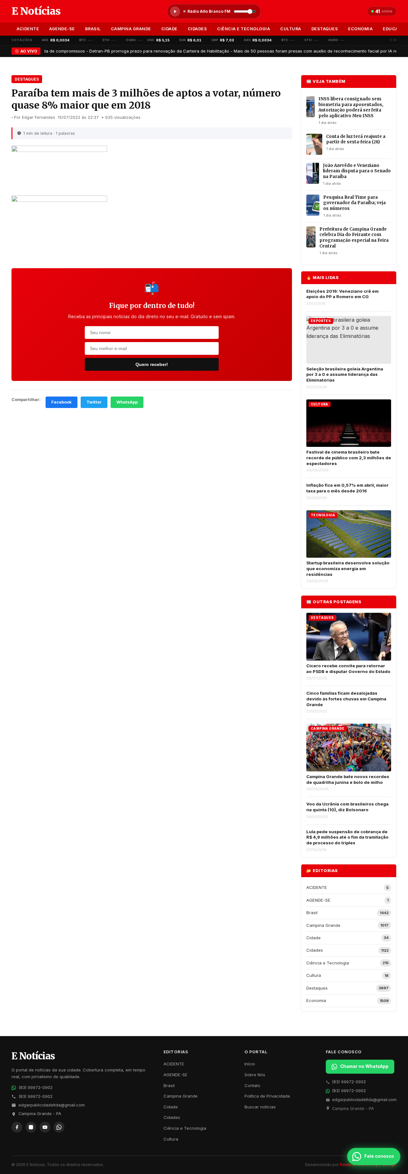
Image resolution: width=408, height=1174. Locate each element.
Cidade (169, 28)
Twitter (94, 402)
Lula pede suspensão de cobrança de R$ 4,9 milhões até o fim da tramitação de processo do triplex (347, 837)
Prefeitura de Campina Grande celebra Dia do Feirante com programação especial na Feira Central (354, 237)
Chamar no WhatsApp (364, 1066)
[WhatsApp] (59, 1127)
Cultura (290, 28)
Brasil (93, 28)
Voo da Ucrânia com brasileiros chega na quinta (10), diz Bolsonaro (347, 806)
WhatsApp (127, 402)
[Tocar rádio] (175, 11)
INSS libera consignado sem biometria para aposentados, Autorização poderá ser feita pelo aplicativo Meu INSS (350, 107)
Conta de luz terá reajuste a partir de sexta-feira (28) (355, 139)
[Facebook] (16, 1127)
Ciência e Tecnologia (243, 28)
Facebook (61, 402)
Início (249, 1063)
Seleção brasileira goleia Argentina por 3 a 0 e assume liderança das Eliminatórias (344, 374)
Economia (360, 28)
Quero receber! (151, 364)
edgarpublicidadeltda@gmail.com (51, 1105)
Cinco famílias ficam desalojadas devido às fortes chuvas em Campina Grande (346, 699)
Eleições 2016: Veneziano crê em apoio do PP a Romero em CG (342, 294)
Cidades (197, 28)
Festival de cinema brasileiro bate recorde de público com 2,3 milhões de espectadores (348, 457)
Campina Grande (131, 28)
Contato (252, 1085)
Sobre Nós (254, 1074)
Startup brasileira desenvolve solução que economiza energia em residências (348, 568)
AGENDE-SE (62, 28)
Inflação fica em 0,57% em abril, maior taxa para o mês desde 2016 (347, 488)
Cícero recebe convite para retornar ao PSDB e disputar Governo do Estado (348, 668)
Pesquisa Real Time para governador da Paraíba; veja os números (354, 203)
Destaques (324, 28)
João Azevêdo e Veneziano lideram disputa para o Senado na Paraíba (357, 171)
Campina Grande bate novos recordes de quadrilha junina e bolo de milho (347, 779)
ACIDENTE (28, 28)
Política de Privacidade (267, 1096)
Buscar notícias (260, 1106)
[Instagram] (31, 1127)
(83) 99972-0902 (35, 1087)
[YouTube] (45, 1127)
